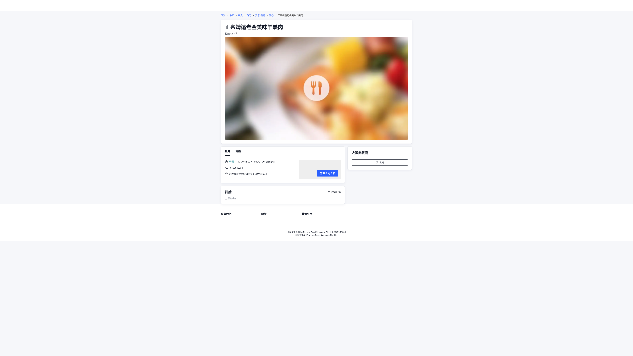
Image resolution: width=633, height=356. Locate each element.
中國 (231, 15)
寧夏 (240, 15)
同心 (271, 15)
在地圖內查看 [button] (327, 173)
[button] (458, 5)
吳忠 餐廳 (260, 15)
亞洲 (223, 15)
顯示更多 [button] (270, 161)
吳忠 (249, 15)
